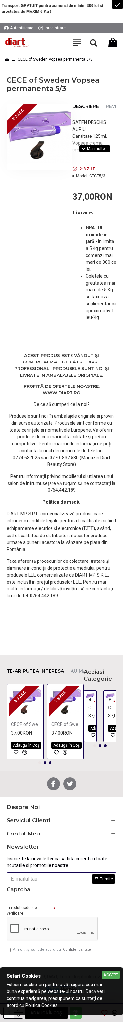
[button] (39, 762)
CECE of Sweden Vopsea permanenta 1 (91, 707)
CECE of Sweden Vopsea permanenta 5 (26, 724)
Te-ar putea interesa (35, 671)
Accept (110, 974)
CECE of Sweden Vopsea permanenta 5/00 (66, 724)
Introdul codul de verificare (22, 910)
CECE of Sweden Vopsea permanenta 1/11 (111, 707)
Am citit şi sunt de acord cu (52, 949)
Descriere (85, 106)
